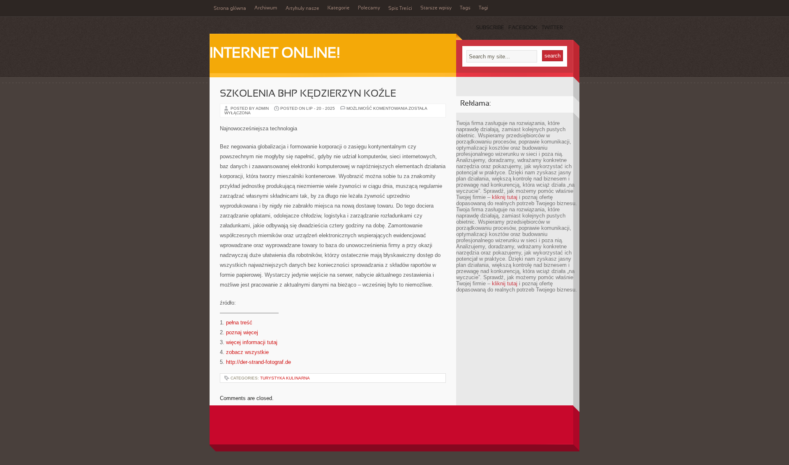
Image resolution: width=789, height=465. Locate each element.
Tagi (483, 8)
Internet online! (275, 54)
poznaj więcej (242, 332)
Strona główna (230, 8)
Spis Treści (400, 8)
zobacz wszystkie (247, 352)
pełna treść (239, 322)
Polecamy (369, 8)
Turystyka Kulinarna (285, 378)
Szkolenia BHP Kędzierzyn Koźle (308, 94)
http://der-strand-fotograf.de (258, 362)
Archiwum (265, 8)
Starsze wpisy (436, 8)
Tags (465, 8)
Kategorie (339, 8)
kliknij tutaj (504, 197)
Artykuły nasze (302, 8)
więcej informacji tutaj (251, 342)
